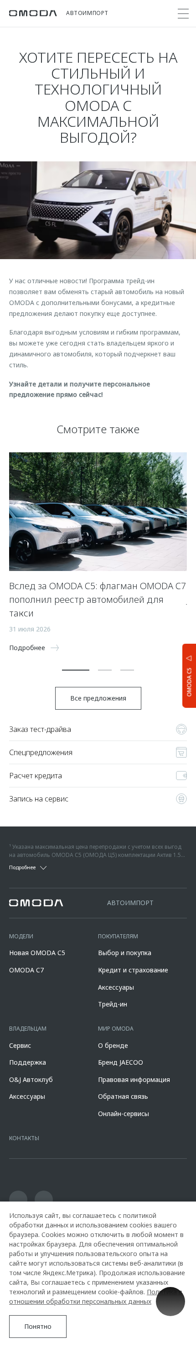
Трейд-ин (112, 1004)
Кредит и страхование (133, 970)
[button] (75, 670)
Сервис (20, 1045)
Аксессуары (116, 987)
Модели (21, 936)
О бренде (113, 1045)
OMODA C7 (26, 970)
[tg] (44, 1200)
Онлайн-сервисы (123, 1113)
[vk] (18, 1200)
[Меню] (183, 13)
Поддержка (27, 1062)
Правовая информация (134, 1079)
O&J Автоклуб (31, 1079)
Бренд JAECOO (120, 1062)
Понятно (38, 1326)
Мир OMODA (116, 1028)
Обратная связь (123, 1096)
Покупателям (118, 936)
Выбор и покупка (124, 952)
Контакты (24, 1138)
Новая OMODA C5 (37, 952)
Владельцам (27, 1028)
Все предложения (98, 698)
